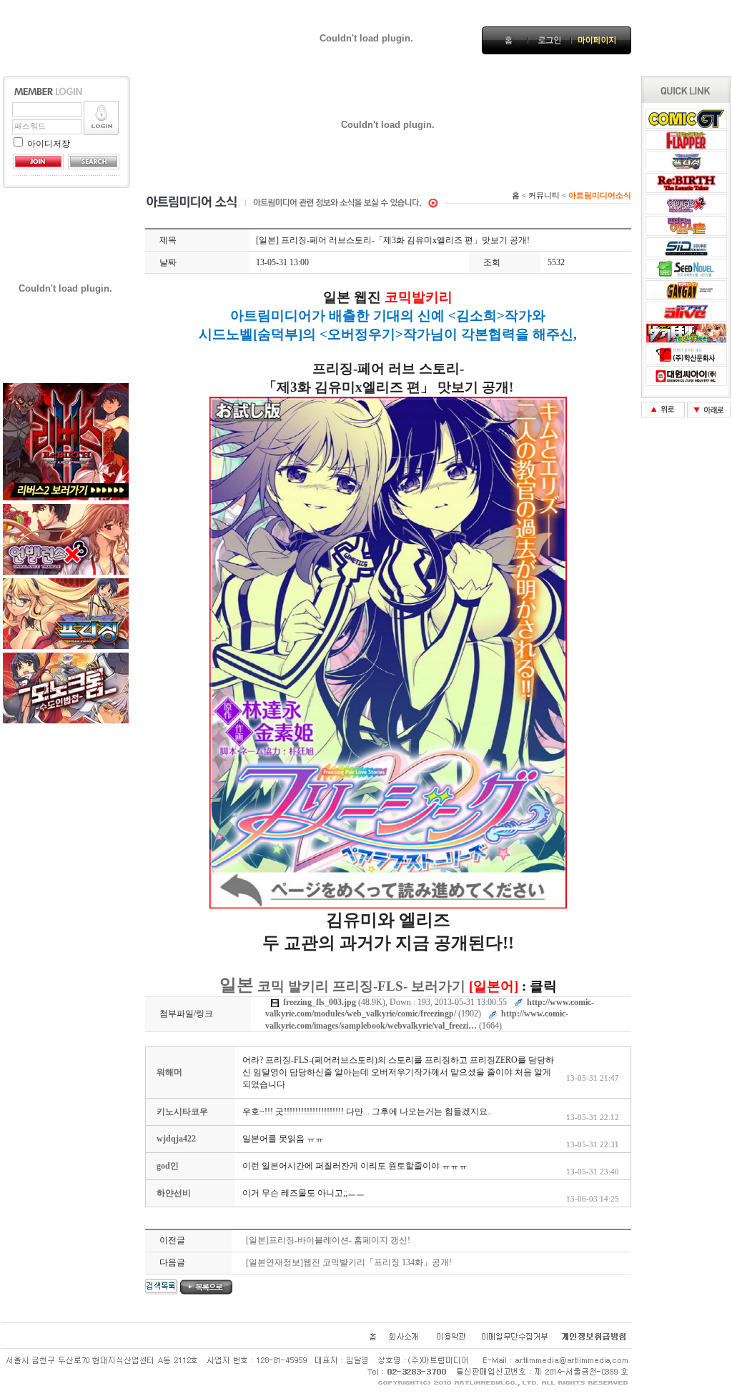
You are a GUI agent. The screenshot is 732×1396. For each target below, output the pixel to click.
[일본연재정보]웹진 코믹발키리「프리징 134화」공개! (349, 1262)
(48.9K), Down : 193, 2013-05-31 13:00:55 (395, 1002)
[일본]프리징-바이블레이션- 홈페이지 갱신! (328, 1240)
